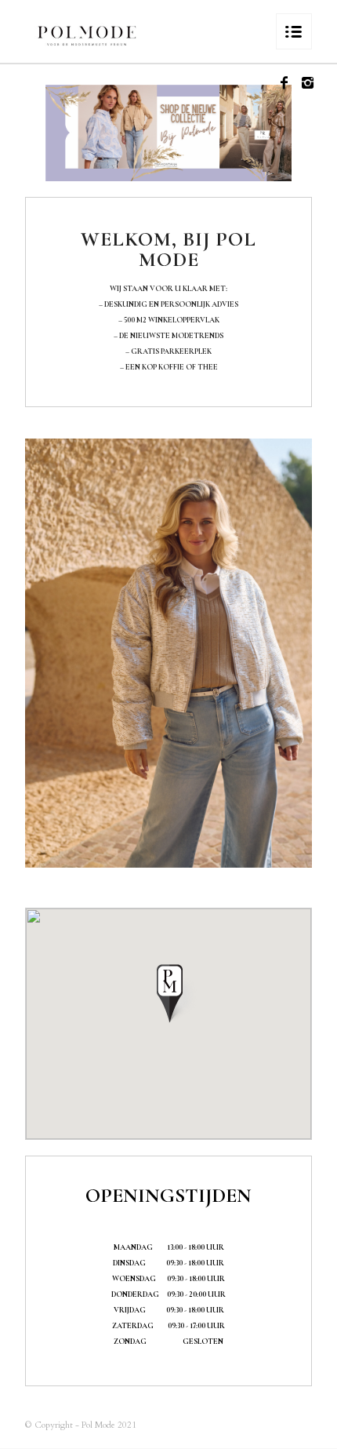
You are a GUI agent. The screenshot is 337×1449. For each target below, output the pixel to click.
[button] (168, 992)
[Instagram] (308, 83)
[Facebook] (284, 83)
